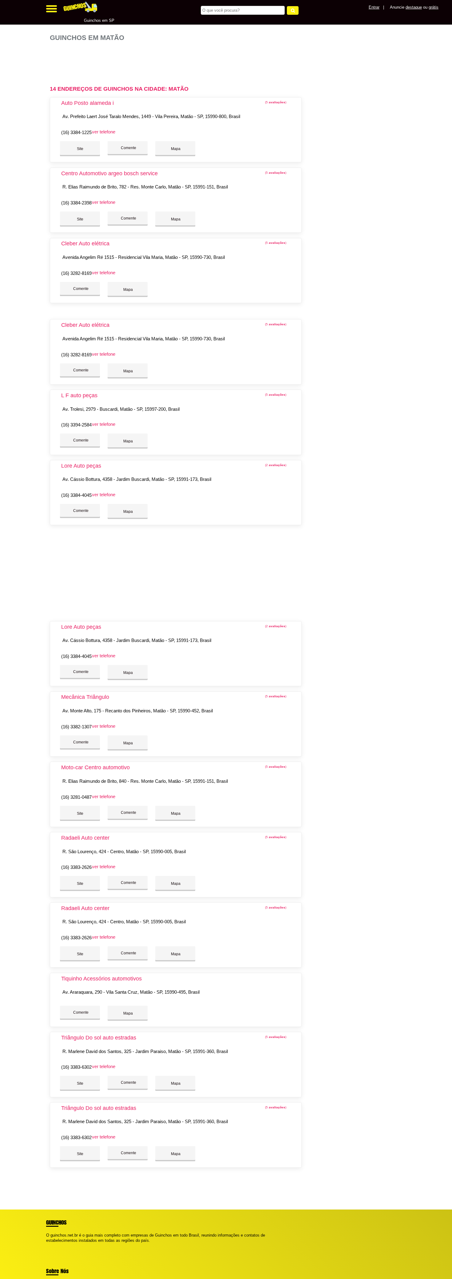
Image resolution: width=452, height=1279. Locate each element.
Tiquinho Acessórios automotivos (101, 979)
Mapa (175, 149)
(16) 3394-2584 (76, 424)
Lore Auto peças (81, 466)
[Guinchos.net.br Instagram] (53, 1246)
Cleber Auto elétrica (85, 243)
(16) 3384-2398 (76, 202)
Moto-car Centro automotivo (95, 767)
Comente (128, 148)
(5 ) (275, 102)
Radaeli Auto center (85, 838)
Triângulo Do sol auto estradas (98, 1038)
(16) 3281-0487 (76, 797)
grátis (433, 7)
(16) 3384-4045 (76, 495)
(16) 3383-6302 (76, 1067)
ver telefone (103, 131)
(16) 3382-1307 (76, 726)
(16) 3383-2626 (76, 867)
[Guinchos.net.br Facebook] (47, 1246)
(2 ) (275, 465)
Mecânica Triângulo (85, 697)
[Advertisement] (179, 61)
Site (80, 149)
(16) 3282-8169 (76, 273)
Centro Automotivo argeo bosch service (109, 173)
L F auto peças (79, 395)
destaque (414, 7)
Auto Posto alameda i (87, 103)
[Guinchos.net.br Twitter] (50, 1246)
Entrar (374, 7)
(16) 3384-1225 (76, 132)
